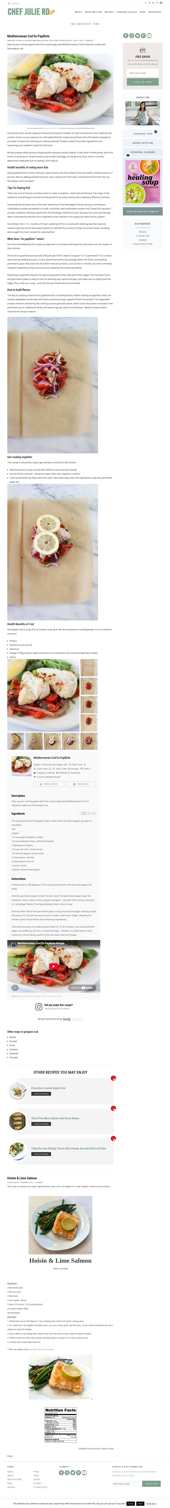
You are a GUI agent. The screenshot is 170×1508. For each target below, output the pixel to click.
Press (36, 1471)
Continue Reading (41, 1093)
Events (37, 1479)
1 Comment (38, 1182)
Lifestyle (143, 239)
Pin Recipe (82, 784)
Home (10, 1471)
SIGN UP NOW (151, 1484)
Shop (143, 12)
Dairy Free (11, 40)
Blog (9, 1483)
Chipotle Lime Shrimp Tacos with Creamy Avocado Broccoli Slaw (68, 1148)
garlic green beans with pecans (41, 1349)
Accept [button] (130, 1503)
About (78, 12)
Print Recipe (50, 784)
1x (83, 813)
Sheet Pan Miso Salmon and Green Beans (55, 1118)
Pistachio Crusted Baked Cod (48, 1088)
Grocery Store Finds (142, 243)
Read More (151, 1503)
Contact (37, 1483)
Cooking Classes (127, 12)
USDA (27, 223)
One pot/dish (54, 40)
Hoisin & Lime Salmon (22, 1178)
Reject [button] (140, 1503)
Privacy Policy (40, 1487)
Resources (155, 12)
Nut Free (45, 40)
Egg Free (19, 40)
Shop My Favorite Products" (143, 211)
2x (89, 813)
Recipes (109, 12)
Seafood (69, 40)
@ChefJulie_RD (53, 1008)
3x (94, 813)
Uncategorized (13, 1182)
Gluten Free (27, 40)
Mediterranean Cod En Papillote (28, 36)
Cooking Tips (142, 235)
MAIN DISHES (37, 40)
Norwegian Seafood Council (51, 128)
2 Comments (88, 40)
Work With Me (93, 12)
